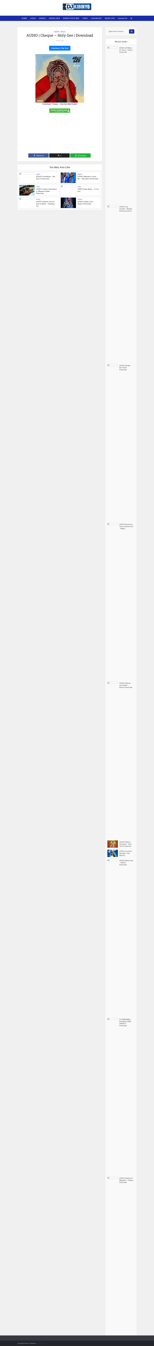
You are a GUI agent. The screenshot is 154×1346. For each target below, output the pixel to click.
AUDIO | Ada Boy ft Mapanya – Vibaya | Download (126, 1180)
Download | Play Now (59, 48)
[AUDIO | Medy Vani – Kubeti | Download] (113, 937)
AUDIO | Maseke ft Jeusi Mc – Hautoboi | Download (88, 177)
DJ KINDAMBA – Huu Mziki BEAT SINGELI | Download (125, 1022)
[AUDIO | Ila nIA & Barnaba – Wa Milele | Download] (113, 853)
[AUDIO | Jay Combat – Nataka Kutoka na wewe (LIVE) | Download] (113, 283)
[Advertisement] (59, 133)
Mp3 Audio (72, 104)
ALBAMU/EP (96, 18)
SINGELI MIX (54, 18)
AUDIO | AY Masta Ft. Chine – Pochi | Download (126, 50)
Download (46, 104)
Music (63, 32)
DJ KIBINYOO (40, 1343)
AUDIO (33, 18)
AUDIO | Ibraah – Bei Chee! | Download (125, 368)
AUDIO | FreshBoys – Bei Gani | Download (45, 177)
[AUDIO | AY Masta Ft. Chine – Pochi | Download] (113, 124)
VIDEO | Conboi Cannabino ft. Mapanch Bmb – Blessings (46, 191)
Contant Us (122, 18)
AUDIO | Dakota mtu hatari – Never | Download (125, 685)
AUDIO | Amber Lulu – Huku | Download (86, 202)
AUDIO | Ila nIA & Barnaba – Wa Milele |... (125, 853)
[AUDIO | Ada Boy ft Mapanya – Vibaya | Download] (113, 1255)
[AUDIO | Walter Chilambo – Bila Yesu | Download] (113, 844)
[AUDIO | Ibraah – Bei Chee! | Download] (113, 442)
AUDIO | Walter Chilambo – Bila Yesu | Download (125, 844)
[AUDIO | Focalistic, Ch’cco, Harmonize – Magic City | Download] (113, 601)
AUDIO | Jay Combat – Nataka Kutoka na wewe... (125, 209)
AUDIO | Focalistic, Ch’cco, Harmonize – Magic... (126, 526)
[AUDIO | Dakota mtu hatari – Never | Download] (113, 760)
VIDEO (85, 18)
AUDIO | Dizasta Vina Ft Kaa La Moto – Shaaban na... (45, 203)
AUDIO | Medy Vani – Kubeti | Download (126, 863)
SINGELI (42, 18)
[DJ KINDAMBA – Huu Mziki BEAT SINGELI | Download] (113, 1096)
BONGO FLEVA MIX (71, 18)
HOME (24, 18)
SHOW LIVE (110, 18)
